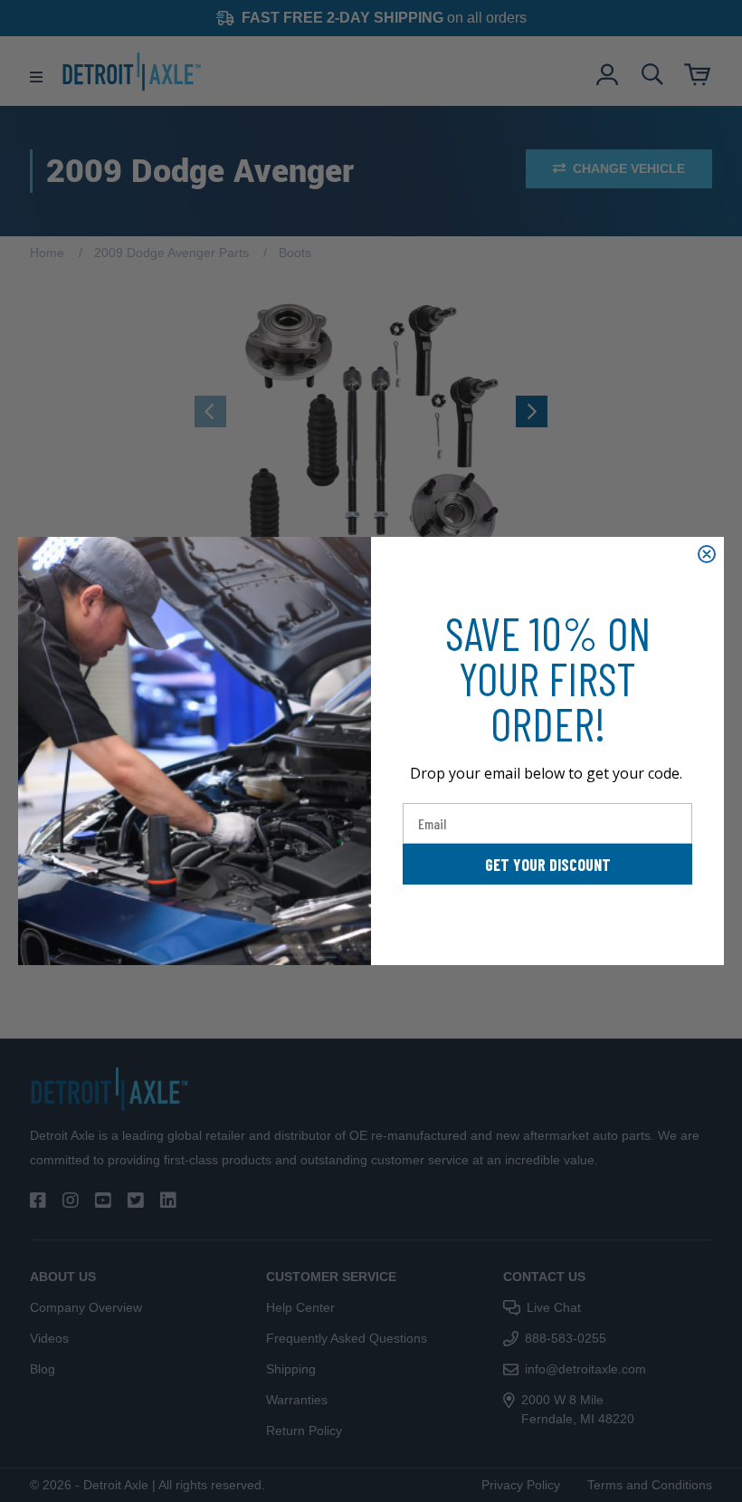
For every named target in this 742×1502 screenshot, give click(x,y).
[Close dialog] (707, 554)
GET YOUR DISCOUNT (548, 865)
